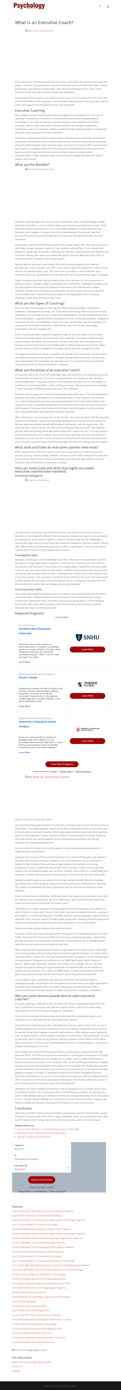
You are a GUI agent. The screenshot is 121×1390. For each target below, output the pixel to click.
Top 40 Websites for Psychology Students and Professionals (41, 1296)
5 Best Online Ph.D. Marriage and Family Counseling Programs (43, 1211)
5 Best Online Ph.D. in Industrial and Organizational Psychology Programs (48, 1220)
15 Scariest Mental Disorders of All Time (32, 1333)
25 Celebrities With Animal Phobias (29, 1306)
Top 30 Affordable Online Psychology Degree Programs (39, 1287)
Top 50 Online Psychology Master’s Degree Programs (38, 1251)
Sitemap (16, 1371)
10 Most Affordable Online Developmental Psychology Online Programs (47, 1238)
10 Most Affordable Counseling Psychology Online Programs (41, 1229)
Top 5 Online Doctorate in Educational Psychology (36, 1215)
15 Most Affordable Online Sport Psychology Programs (38, 1242)
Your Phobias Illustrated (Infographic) (30, 1310)
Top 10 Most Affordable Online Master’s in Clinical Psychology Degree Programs (51, 1265)
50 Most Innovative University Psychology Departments (39, 1278)
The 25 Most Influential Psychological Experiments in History (42, 1319)
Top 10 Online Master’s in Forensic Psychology (35, 1224)
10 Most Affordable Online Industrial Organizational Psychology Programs (48, 1233)
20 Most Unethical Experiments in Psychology (34, 1324)
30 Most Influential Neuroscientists (29, 1292)
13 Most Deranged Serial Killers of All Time (33, 1342)
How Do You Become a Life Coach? (34, 1136)
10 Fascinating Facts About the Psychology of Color (37, 1328)
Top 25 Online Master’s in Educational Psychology (36, 1256)
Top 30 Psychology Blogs (24, 1301)
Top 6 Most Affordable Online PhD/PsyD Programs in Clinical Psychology (47, 1269)
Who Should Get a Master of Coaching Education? (41, 1133)
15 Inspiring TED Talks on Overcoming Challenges (36, 1315)
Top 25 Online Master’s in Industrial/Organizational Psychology (48, 1129)
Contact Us (17, 1366)
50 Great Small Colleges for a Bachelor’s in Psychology (38, 1274)
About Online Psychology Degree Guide (31, 1362)
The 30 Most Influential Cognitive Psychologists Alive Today (41, 1283)
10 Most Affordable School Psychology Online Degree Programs (43, 1247)
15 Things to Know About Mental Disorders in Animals (39, 1337)
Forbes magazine (36, 97)
